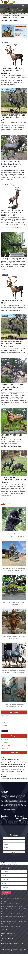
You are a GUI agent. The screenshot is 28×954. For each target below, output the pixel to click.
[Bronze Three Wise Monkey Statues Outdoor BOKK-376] (14, 587)
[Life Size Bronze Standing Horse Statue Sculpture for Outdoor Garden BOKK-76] (14, 655)
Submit (14, 852)
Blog (8, 13)
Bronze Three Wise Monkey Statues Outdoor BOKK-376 (14, 762)
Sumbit (4, 730)
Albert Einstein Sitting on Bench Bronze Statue (11, 761)
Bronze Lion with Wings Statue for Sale (10, 759)
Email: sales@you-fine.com (8, 933)
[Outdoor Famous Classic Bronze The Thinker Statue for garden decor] (14, 519)
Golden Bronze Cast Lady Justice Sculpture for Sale (13, 769)
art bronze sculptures (10, 862)
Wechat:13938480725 (7, 941)
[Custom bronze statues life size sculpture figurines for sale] (14, 689)
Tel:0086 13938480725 (7, 938)
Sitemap (22, 950)
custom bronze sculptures (11, 864)
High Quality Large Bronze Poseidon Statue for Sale (13, 764)
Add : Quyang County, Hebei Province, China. (12, 943)
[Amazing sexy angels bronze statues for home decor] (14, 621)
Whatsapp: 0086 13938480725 (9, 935)
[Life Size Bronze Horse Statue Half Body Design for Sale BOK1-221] (14, 553)
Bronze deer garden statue (17, 13)
